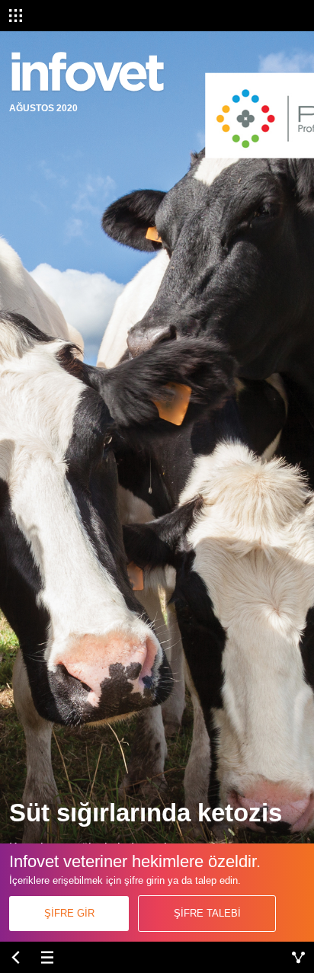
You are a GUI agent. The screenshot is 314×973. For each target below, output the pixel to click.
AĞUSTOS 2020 (43, 108)
